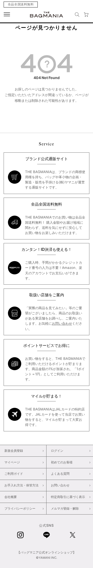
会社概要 (10, 497)
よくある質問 (60, 474)
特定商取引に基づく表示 (68, 497)
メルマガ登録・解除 (65, 508)
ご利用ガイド (13, 474)
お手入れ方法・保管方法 (21, 485)
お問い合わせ (62, 323)
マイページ (12, 462)
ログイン (57, 451)
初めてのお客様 (62, 462)
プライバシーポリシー (19, 508)
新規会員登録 (13, 451)
